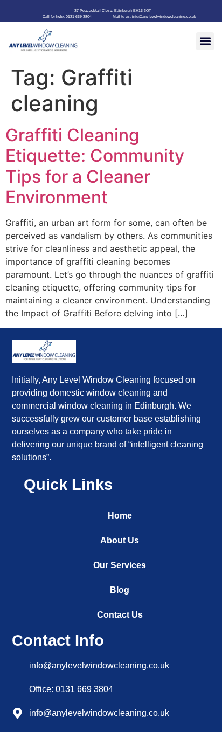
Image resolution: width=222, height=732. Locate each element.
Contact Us (120, 614)
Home (120, 515)
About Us (119, 540)
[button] (205, 41)
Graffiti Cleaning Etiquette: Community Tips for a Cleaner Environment (94, 166)
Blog (119, 590)
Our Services (119, 565)
